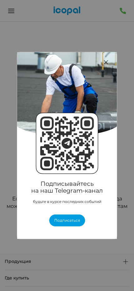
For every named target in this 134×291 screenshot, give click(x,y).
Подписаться (67, 220)
